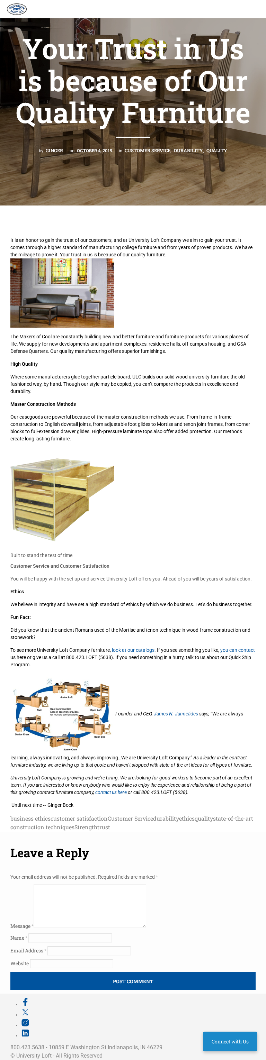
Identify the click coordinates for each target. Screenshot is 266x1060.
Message (22, 926)
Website (19, 963)
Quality (216, 150)
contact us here (111, 792)
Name (18, 937)
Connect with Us (230, 1041)
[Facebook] (25, 1004)
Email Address (28, 950)
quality (204, 818)
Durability (188, 150)
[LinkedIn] (25, 1035)
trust (103, 827)
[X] (25, 1014)
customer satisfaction (79, 818)
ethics (187, 818)
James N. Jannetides (176, 713)
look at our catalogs (133, 650)
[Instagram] (25, 1025)
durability (166, 818)
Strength (85, 827)
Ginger (54, 150)
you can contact (237, 650)
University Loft (34, 1055)
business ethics (30, 818)
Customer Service (147, 150)
